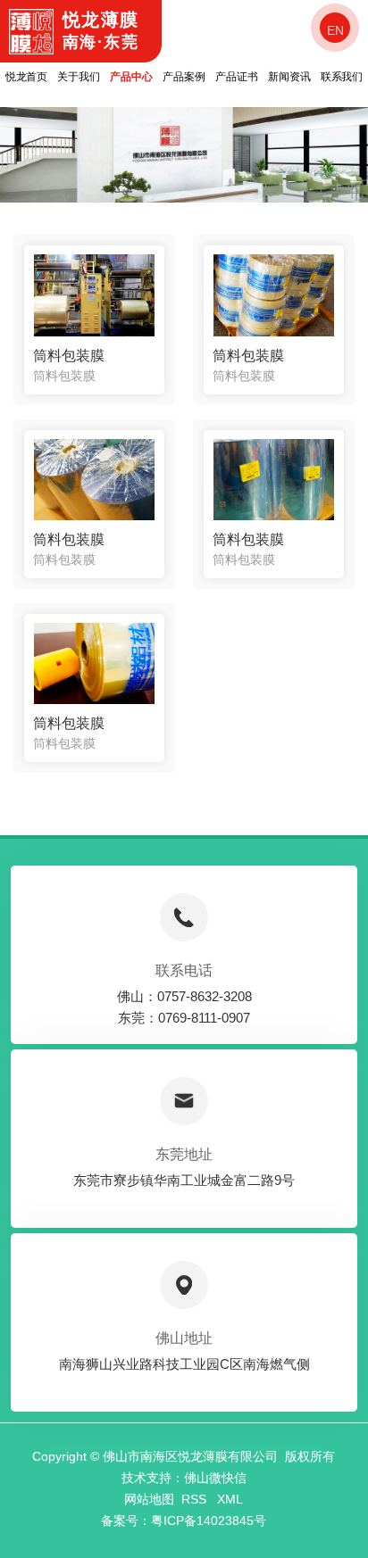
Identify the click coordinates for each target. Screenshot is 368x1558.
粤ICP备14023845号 (208, 1520)
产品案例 (184, 76)
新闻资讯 (289, 76)
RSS (195, 1499)
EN (335, 30)
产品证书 (236, 76)
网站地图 (149, 1499)
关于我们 (78, 76)
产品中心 (131, 76)
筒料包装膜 (69, 355)
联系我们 (342, 76)
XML (230, 1499)
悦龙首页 (26, 76)
